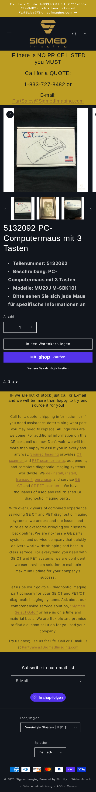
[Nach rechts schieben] (91, 209)
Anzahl (8, 316)
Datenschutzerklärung (37, 786)
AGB (59, 786)
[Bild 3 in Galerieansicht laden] (73, 208)
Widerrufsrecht (82, 779)
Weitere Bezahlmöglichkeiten (48, 368)
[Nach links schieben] (5, 209)
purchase (43, 479)
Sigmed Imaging (44, 454)
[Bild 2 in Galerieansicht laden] (48, 208)
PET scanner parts (48, 460)
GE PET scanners (46, 485)
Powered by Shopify (53, 779)
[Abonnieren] (80, 680)
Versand (72, 786)
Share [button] (13, 381)
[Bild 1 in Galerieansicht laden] (22, 208)
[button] (9, 34)
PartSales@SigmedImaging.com (48, 100)
